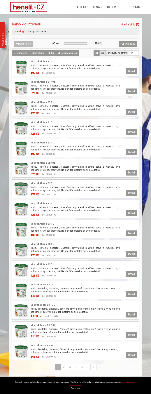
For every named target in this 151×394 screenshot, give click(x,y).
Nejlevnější (21, 53)
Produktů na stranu (118, 53)
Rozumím (75, 388)
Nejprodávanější (68, 53)
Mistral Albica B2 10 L (43, 163)
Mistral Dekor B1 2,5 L (43, 325)
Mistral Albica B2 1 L (42, 142)
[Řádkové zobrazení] (102, 53)
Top (52, 53)
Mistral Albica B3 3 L (42, 244)
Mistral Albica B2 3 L (42, 183)
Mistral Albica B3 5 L (42, 264)
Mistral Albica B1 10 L (43, 81)
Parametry (24, 43)
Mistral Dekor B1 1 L (42, 284)
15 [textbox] (132, 53)
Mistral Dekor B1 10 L (43, 304)
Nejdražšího (38, 53)
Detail (131, 71)
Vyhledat (129, 43)
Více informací (129, 382)
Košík (132, 24)
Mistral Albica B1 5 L (42, 122)
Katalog (19, 31)
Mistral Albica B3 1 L (42, 223)
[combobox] (133, 53)
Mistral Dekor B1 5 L (42, 345)
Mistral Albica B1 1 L (42, 61)
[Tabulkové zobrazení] (97, 53)
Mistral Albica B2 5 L (42, 203)
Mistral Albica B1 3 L (42, 102)
